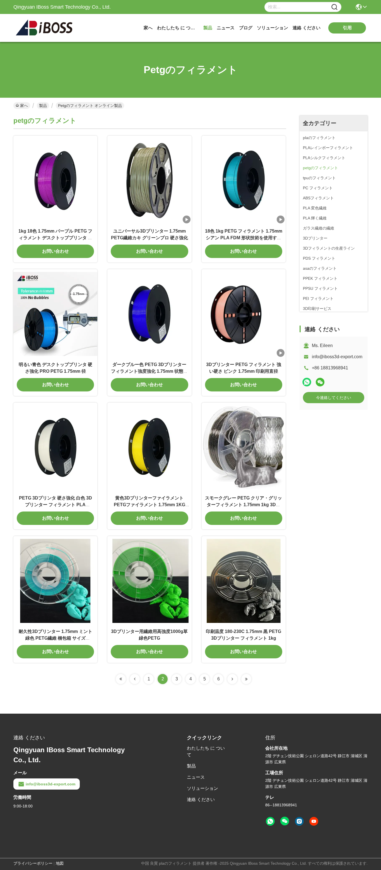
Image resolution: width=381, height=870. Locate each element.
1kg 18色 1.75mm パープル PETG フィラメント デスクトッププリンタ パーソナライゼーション (55, 238)
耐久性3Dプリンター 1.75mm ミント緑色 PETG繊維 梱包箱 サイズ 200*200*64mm (55, 638)
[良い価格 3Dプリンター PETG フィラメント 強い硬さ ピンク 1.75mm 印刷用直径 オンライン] (244, 313)
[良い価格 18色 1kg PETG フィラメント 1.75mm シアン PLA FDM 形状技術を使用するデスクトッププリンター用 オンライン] (244, 180)
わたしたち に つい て (178, 27)
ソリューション (272, 27)
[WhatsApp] (307, 382)
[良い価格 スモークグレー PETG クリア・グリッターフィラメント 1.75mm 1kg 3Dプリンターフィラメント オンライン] (244, 447)
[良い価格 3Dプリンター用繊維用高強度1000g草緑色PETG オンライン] (149, 580)
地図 (60, 863)
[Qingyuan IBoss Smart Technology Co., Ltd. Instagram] (299, 821)
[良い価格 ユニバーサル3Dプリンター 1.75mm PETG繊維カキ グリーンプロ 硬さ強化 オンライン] (149, 180)
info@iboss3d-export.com (337, 356)
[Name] (334, 7)
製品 (207, 27)
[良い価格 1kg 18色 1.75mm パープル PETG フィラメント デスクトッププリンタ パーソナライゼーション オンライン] (55, 180)
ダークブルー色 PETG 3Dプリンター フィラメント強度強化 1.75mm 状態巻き (149, 371)
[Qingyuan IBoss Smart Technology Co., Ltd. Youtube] (314, 821)
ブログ (245, 27)
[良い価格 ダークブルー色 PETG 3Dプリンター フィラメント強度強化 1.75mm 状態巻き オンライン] (149, 313)
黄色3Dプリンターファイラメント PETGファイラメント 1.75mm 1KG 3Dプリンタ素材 (149, 505)
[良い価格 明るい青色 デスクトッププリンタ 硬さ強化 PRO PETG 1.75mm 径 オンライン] (55, 313)
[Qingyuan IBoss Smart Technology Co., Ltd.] (44, 28)
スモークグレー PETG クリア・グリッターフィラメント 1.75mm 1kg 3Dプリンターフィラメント (243, 505)
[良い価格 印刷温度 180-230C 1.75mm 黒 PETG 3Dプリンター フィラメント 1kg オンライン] (244, 580)
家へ (148, 27)
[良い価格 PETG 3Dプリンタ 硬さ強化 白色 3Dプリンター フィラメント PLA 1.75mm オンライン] (55, 447)
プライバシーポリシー (32, 863)
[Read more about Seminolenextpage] (121, 679)
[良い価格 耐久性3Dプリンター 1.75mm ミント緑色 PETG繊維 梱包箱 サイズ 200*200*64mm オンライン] (55, 580)
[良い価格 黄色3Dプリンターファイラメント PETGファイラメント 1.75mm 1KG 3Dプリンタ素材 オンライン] (149, 447)
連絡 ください (306, 27)
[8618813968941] (270, 821)
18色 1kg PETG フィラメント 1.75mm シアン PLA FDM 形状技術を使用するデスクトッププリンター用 (243, 238)
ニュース (226, 27)
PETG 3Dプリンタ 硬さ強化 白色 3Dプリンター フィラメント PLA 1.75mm (55, 505)
